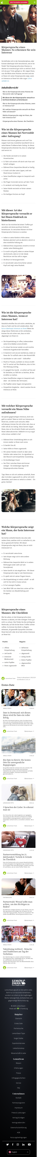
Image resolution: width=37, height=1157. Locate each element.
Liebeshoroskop (18, 1048)
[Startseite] (2, 2)
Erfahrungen (18, 1068)
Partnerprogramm (18, 1103)
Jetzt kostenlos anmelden (18, 2)
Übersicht (18, 1018)
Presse (18, 1073)
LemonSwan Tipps (18, 1033)
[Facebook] (12, 1144)
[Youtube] (29, 1144)
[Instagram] (18, 1144)
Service (18, 1083)
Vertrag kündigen (18, 1117)
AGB (18, 1132)
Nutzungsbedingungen (18, 1137)
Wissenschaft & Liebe (18, 1053)
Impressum (18, 1108)
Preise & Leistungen (19, 1113)
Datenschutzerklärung (18, 1127)
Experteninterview (18, 1043)
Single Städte (18, 1038)
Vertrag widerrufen (18, 1122)
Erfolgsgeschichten (18, 1078)
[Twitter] (7, 1144)
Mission (18, 1063)
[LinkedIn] (23, 1144)
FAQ (18, 1088)
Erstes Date (18, 1023)
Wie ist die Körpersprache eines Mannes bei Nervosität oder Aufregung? (18, 93)
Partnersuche (18, 1028)
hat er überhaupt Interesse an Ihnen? (14, 328)
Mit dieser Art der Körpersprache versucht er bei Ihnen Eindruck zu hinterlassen (19, 98)
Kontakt (18, 1098)
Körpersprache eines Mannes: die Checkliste (18, 121)
